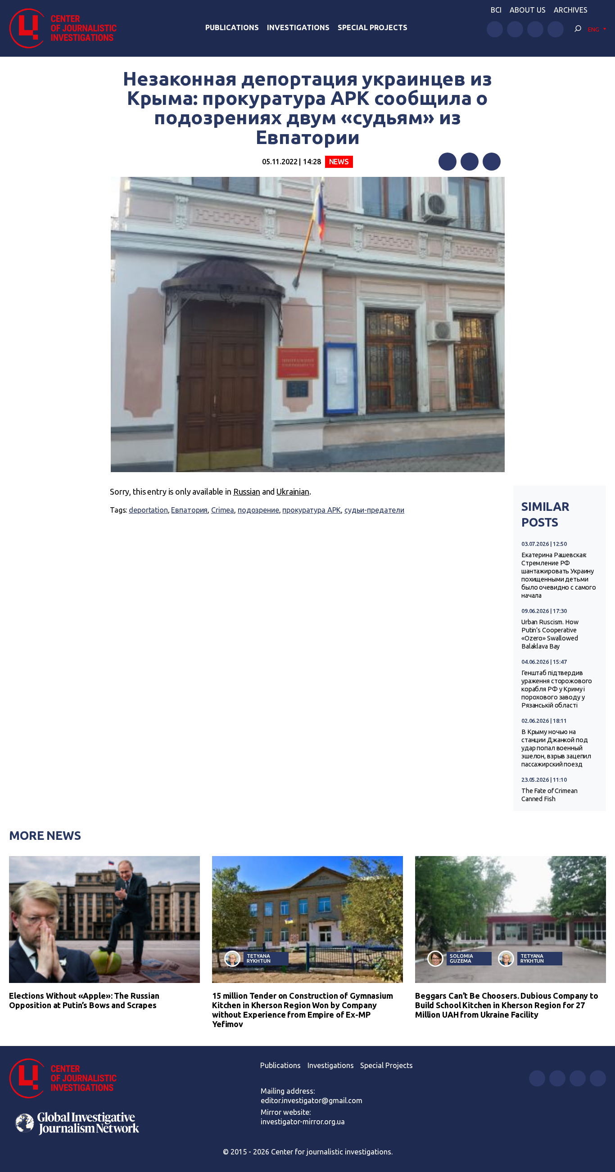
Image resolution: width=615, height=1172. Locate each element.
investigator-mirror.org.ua (303, 1122)
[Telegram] (492, 162)
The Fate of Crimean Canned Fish (549, 794)
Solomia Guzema (461, 958)
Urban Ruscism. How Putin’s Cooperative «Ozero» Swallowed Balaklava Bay (550, 634)
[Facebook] (448, 162)
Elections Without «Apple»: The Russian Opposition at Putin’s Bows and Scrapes (84, 1000)
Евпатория (189, 510)
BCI (496, 10)
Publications (232, 27)
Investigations (298, 27)
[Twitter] (470, 162)
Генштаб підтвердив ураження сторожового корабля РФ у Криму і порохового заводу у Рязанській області (556, 689)
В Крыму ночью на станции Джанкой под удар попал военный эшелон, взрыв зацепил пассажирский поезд (556, 748)
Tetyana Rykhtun (258, 958)
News (339, 162)
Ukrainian (292, 491)
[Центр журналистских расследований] (67, 28)
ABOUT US (528, 10)
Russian (246, 491)
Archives (571, 10)
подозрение (258, 510)
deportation (148, 510)
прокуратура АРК (311, 510)
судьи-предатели (374, 510)
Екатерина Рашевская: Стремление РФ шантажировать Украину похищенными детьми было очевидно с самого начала (558, 575)
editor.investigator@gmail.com (311, 1100)
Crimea (222, 510)
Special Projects (372, 27)
